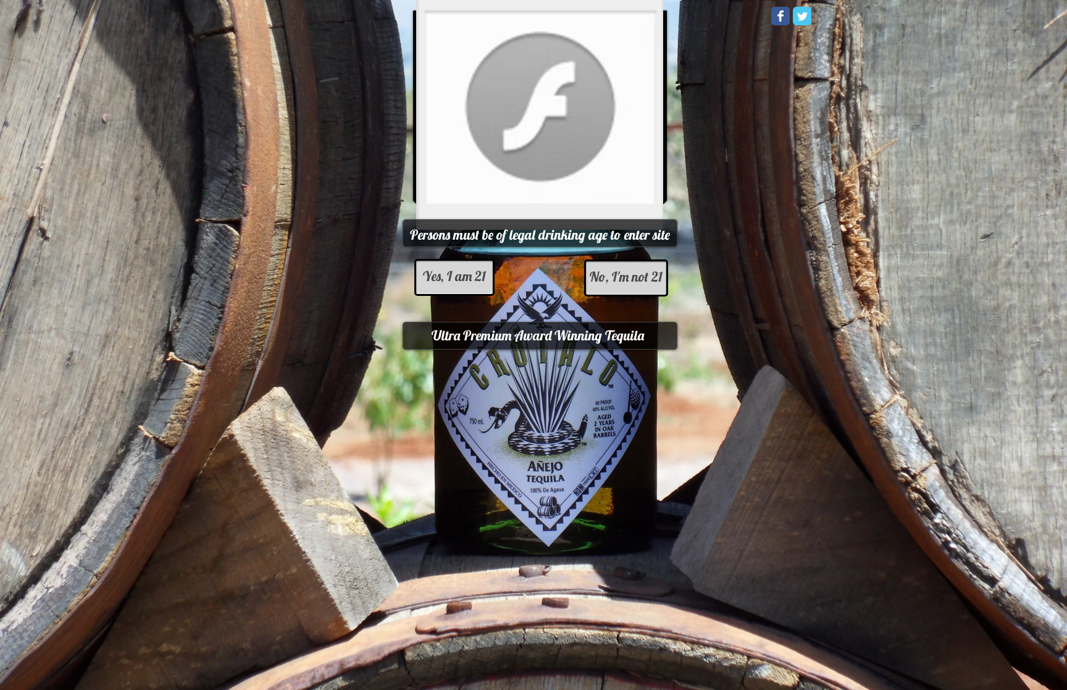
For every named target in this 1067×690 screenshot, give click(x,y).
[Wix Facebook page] (780, 16)
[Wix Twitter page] (802, 16)
